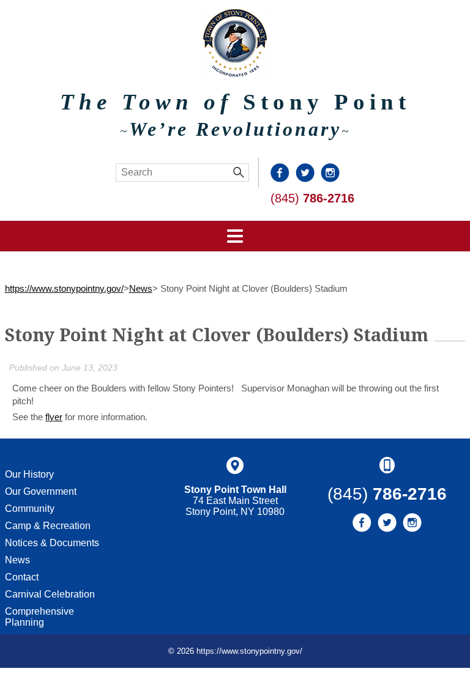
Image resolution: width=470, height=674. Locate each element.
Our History (29, 474)
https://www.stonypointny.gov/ (64, 288)
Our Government (40, 491)
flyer (53, 417)
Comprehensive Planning (39, 617)
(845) (312, 198)
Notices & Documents (52, 543)
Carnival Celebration (50, 594)
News (140, 288)
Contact (22, 577)
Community (29, 508)
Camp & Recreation (48, 525)
